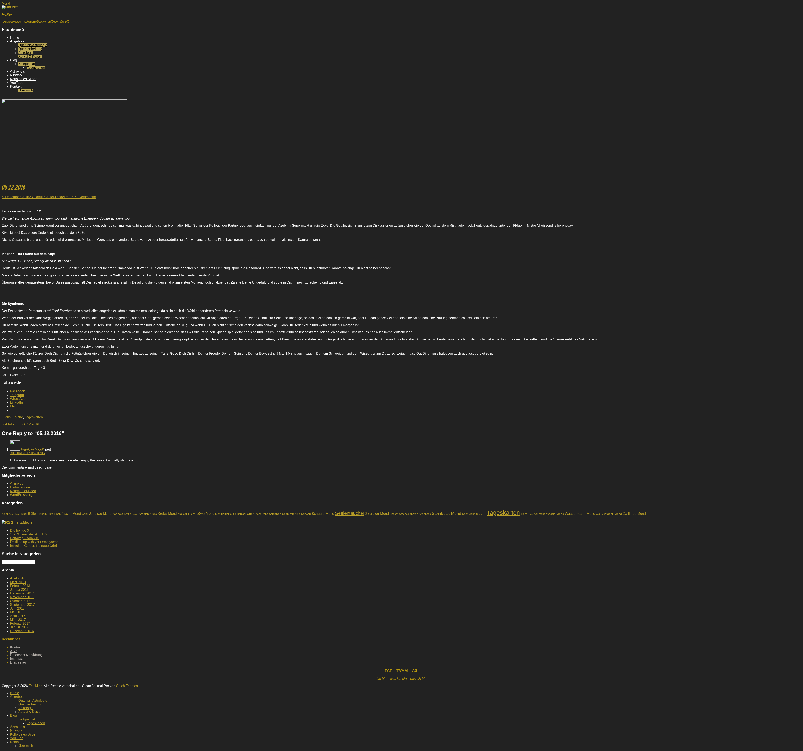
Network (16, 75)
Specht (394, 513)
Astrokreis (17, 71)
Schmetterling (291, 513)
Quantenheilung (30, 49)
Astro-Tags (14, 514)
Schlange (275, 513)
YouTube (16, 83)
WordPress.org (21, 495)
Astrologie (25, 52)
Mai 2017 (17, 612)
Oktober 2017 (20, 601)
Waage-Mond (555, 513)
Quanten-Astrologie (32, 45)
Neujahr (241, 513)
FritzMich (7, 14)
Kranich (144, 513)
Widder (599, 514)
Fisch (57, 513)
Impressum (18, 658)
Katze (127, 513)
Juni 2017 (17, 608)
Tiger (530, 514)
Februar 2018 (20, 586)
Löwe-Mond (205, 514)
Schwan (306, 513)
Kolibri (135, 514)
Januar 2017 (19, 627)
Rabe (265, 513)
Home (14, 37)
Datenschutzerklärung (26, 655)
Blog (13, 60)
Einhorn (42, 513)
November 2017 (22, 597)
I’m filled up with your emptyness (34, 542)
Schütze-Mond (323, 514)
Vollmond (539, 513)
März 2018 (18, 582)
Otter (250, 513)
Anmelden (17, 483)
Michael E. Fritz (64, 197)
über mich (25, 90)
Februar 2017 (20, 623)
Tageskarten (36, 67)
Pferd (257, 513)
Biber (24, 513)
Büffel (32, 513)
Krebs (153, 513)
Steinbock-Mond (446, 513)
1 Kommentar (86, 197)
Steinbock (425, 513)
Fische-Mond (71, 513)
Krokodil (182, 513)
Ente (50, 513)
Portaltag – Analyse (24, 538)
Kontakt (15, 86)
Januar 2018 (19, 589)
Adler (5, 513)
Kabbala (117, 513)
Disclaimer (18, 662)
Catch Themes (127, 686)
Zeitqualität (26, 64)
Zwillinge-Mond (634, 513)
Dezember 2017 (22, 593)
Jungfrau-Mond (100, 513)
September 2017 (22, 604)
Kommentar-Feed (23, 491)
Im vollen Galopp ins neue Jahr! (33, 545)
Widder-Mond (613, 513)
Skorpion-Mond (377, 514)
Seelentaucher (349, 513)
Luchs (6, 417)
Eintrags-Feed (20, 487)
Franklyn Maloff (32, 449)
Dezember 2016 (22, 631)
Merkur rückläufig (225, 513)
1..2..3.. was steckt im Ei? (28, 534)
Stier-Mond (468, 513)
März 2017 (18, 619)
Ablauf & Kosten (30, 56)
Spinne (17, 417)
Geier (85, 513)
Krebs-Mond (167, 513)
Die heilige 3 (19, 530)
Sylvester (481, 514)
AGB (13, 651)
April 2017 (17, 616)
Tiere (524, 513)
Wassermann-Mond (580, 514)
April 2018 (17, 578)
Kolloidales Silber (23, 79)
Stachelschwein (408, 513)
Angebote (17, 41)
